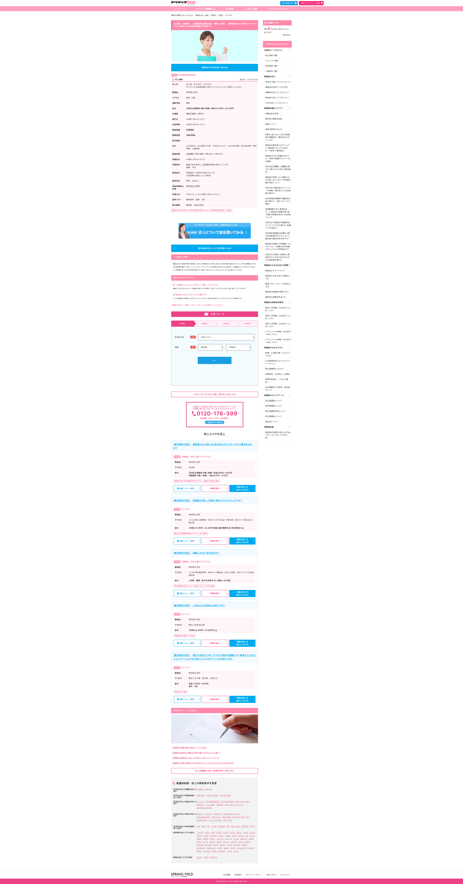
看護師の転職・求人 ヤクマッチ (182, 15)
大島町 (214, 851)
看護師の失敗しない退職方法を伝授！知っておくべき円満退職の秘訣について (277, 180)
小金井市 (233, 842)
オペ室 (214, 826)
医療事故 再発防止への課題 (277, 374)
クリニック (200, 801)
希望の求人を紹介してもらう (242, 488)
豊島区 (241, 836)
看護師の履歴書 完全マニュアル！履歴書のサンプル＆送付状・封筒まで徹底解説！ (277, 148)
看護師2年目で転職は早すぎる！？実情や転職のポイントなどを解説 (278, 158)
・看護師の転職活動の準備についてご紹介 (189, 747)
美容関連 (245, 826)
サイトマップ (285, 875)
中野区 (227, 836)
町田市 (226, 842)
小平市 (241, 842)
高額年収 (200, 814)
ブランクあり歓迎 (215, 820)
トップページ (180, 9)
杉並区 (234, 836)
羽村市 (233, 848)
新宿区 (219, 832)
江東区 (246, 832)
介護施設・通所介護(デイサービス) (230, 805)
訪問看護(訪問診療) (205, 808)
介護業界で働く (271, 71)
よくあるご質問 (250, 9)
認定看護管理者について (275, 411)
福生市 (223, 845)
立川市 (236, 839)
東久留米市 (201, 848)
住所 (176, 347)
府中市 (206, 842)
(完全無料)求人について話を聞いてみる (214, 248)
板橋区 (199, 839)
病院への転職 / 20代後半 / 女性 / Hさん (277, 325)
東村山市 (200, 845)
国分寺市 (208, 845)
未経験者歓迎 (202, 820)
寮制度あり (216, 817)
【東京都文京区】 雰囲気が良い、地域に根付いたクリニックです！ (207, 500)
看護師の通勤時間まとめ (275, 297)
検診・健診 (235, 826)
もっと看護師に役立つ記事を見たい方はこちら (214, 771)
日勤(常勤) (201, 795)
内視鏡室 (221, 826)
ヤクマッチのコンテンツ (278, 9)
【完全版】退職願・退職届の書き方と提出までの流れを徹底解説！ (278, 169)
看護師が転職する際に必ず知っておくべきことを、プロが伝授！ (278, 435)
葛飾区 (212, 839)
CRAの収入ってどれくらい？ (276, 103)
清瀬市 (244, 845)
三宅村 (229, 851)
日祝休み (208, 814)
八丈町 (236, 851)
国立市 (216, 845)
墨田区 (239, 832)
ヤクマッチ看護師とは (205, 9)
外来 (198, 826)
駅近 (248, 817)
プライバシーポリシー (253, 875)
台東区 (232, 832)
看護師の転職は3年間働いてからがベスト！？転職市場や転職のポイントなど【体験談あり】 (278, 246)
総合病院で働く (271, 55)
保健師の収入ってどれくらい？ (277, 92)
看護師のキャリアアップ (275, 270)
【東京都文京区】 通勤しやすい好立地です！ (196, 553)
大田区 (206, 836)
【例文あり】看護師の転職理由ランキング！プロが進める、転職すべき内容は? (278, 225)
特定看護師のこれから (274, 369)
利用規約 (238, 875)
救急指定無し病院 (242, 801)
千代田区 (200, 832)
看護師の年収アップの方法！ (276, 87)
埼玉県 (199, 857)
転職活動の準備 (272, 113)
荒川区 (252, 836)
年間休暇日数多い (204, 817)
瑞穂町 (199, 851)
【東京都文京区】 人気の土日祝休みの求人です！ (199, 605)
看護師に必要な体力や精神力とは (277, 277)
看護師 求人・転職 (201, 15)
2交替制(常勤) (225, 795)
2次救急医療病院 (227, 801)
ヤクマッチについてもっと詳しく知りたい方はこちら (214, 394)
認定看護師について (273, 401)
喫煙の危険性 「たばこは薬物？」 (276, 380)
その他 (252, 826)
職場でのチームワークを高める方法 (278, 285)
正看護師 (200, 789)
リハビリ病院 (210, 805)
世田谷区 (213, 836)
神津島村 (221, 851)
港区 (213, 832)
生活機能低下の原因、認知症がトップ (277, 388)
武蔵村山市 (211, 848)
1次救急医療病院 (212, 801)
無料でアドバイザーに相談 (310, 3)
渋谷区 (221, 836)
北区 (247, 836)
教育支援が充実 (238, 817)
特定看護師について (273, 416)
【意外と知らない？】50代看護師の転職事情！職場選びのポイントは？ (277, 137)
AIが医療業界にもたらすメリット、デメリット (277, 362)
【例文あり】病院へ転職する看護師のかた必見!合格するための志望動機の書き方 (277, 257)
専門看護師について (273, 406)
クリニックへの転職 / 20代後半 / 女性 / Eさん (278, 332)
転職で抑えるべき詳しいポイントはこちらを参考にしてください (197, 305)
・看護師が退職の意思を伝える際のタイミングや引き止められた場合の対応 (203, 763)
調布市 (219, 842)
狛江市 (229, 845)
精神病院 (200, 805)
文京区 (220, 15)
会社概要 (226, 875)
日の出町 (206, 851)
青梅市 (199, 842)
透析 (228, 826)
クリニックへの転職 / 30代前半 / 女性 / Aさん (278, 340)
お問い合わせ (271, 875)
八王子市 (228, 839)
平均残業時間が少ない (232, 814)
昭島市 (212, 842)
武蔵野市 (243, 839)
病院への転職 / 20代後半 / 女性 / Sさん (277, 317)
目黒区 (199, 836)
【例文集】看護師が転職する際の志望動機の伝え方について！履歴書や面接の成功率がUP (277, 236)
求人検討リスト (288, 3)
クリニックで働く (272, 61)
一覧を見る (285, 35)
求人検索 (230, 9)
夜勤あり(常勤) (212, 795)
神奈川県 (213, 857)
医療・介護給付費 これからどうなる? (277, 354)
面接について (270, 124)
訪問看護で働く (271, 66)
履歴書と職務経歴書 (273, 119)
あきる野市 (241, 848)
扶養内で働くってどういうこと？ (278, 82)
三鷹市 (251, 839)
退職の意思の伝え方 (273, 129)
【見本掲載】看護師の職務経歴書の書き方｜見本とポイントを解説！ (277, 201)
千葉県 (206, 857)
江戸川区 (220, 839)
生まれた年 (179, 337)
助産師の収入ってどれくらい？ (277, 97)
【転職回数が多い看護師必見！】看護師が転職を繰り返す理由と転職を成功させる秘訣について (278, 213)
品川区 (252, 832)
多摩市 (220, 848)
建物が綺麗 (226, 817)
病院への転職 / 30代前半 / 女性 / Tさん (277, 309)
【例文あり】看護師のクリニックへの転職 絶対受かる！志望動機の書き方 (278, 190)
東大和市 (237, 845)
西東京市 (250, 848)
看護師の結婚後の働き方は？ (277, 292)
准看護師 (208, 789)
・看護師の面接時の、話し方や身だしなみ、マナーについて (196, 758)
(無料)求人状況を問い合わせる (214, 67)
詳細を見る (215, 488)
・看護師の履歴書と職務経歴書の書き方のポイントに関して (196, 753)
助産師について (271, 422)
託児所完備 (227, 820)
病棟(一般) (205, 826)
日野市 (247, 842)
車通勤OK (217, 814)
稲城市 (226, 848)
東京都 (213, 15)
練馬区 (206, 839)
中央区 (207, 832)
